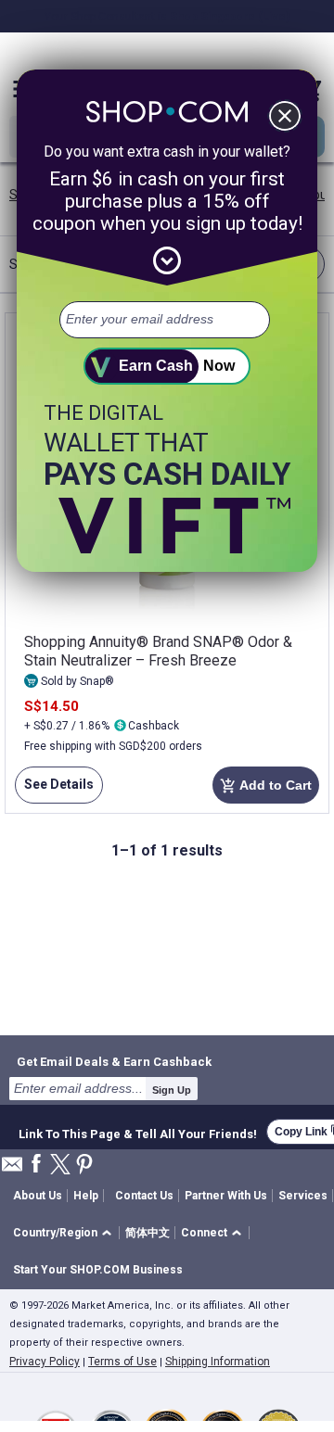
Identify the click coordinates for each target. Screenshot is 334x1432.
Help (85, 1195)
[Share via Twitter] (60, 1165)
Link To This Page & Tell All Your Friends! (138, 1131)
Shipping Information (217, 1361)
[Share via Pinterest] (84, 1165)
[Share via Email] (12, 1169)
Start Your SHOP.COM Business (98, 1269)
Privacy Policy (44, 1361)
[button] (65, 1233)
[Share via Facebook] (36, 1164)
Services (303, 1195)
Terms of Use (122, 1361)
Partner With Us (226, 1195)
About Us (37, 1195)
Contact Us (144, 1195)
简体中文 (147, 1232)
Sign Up (171, 1090)
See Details (54, 790)
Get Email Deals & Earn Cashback (114, 1061)
